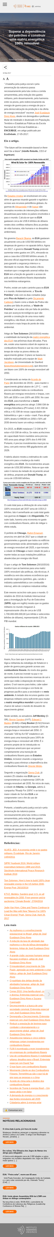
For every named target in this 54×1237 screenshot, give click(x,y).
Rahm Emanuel (35, 533)
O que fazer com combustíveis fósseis (28, 1066)
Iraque (35, 207)
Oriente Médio (35, 766)
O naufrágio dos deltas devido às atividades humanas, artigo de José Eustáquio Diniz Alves (27, 984)
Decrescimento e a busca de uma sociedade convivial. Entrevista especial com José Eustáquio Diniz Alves (29, 1009)
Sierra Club (33, 772)
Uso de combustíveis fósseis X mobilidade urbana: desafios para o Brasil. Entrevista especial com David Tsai (30, 1059)
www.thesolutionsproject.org (19, 366)
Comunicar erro (13, 1110)
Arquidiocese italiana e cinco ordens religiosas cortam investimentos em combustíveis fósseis (27, 1041)
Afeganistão (21, 207)
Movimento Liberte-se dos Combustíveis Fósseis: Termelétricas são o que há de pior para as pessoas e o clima (29, 1074)
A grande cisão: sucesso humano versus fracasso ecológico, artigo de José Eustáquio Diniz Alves (29, 959)
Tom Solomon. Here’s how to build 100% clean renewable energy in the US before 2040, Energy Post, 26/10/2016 (27, 884)
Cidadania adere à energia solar (25, 1102)
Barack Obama (23, 238)
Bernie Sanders (17, 719)
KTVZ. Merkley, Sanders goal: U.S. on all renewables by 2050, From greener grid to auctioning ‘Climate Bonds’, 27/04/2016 (24, 897)
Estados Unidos (15, 196)
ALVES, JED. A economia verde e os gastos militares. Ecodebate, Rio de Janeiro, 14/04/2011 (25, 853)
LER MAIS (10, 1142)
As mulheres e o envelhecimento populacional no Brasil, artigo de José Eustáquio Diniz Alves (28, 934)
